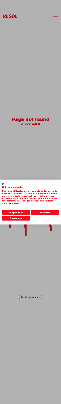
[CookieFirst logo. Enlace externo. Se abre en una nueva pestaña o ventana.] (3, 184)
